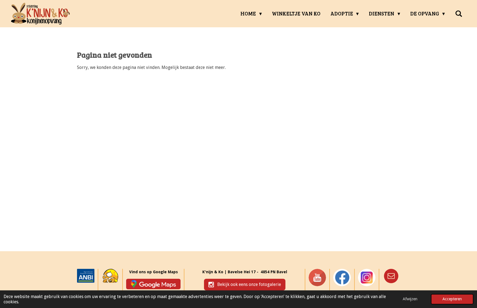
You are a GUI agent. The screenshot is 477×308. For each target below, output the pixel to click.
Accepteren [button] (452, 299)
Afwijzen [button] (410, 299)
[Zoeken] (458, 13)
